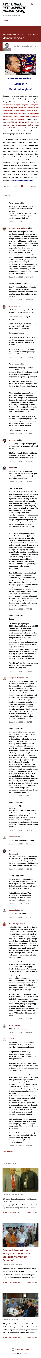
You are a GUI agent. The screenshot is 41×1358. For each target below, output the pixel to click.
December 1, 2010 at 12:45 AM (21, 357)
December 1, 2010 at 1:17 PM (20, 917)
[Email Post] (22, 187)
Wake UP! (13, 440)
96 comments (14, 1283)
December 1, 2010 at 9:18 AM (20, 869)
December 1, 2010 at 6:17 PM (20, 1032)
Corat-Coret (13, 187)
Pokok (11, 1039)
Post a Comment (9, 1151)
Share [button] (33, 187)
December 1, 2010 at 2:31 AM (20, 722)
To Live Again (15, 923)
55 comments (14, 1338)
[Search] (32, 3)
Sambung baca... (32, 1213)
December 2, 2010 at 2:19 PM (20, 1146)
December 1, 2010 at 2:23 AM (20, 671)
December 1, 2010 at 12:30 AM (21, 300)
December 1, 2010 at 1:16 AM (20, 434)
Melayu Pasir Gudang (18, 228)
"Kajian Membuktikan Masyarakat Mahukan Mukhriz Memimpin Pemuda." (16, 1255)
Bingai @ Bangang (16, 678)
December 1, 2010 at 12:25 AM (21, 277)
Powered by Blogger (21, 1349)
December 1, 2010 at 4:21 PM (20, 1019)
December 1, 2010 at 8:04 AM (20, 844)
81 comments (14, 1213)
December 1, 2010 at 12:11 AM (20, 222)
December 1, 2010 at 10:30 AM (21, 903)
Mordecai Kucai (15, 306)
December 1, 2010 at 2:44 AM (20, 796)
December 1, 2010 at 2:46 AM (20, 830)
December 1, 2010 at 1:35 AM (20, 482)
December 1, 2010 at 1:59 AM (20, 609)
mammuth (25, 1353)
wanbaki (12, 850)
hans (11, 468)
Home (6, 20)
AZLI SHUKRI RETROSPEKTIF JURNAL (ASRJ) (14, 7)
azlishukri (13, 837)
